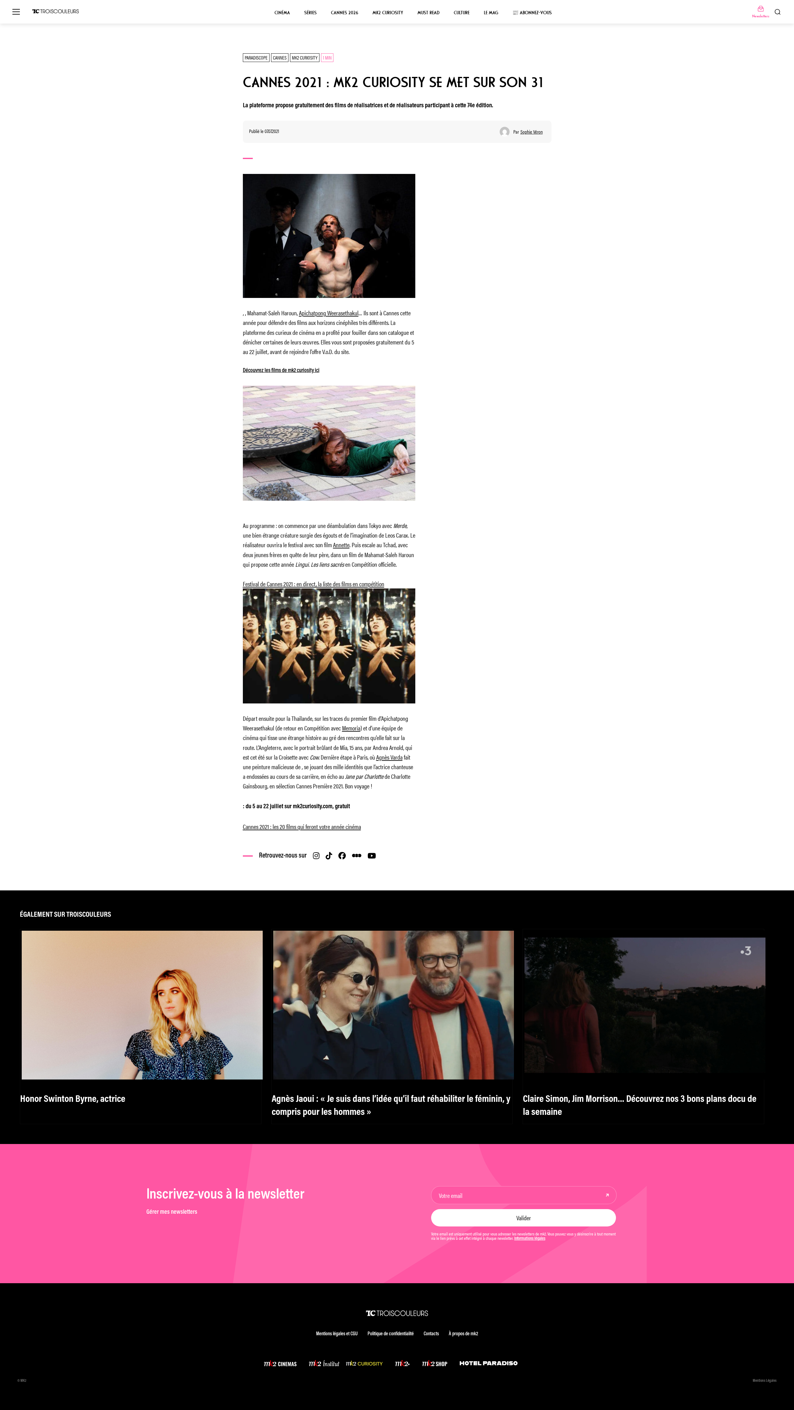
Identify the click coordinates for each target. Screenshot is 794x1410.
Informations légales (529, 1239)
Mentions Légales (765, 1381)
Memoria (351, 727)
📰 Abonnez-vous (532, 13)
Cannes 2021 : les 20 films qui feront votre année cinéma (302, 826)
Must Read (428, 13)
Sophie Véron (531, 131)
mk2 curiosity (305, 57)
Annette (341, 544)
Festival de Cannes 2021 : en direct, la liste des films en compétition (313, 583)
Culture (462, 13)
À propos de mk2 (463, 1334)
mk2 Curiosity (387, 13)
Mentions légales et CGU (337, 1334)
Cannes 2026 (344, 13)
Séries (310, 13)
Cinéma (282, 13)
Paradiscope (256, 57)
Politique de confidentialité (391, 1334)
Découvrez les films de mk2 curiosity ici (281, 371)
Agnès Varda (389, 756)
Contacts (431, 1334)
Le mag (491, 13)
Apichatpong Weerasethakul (329, 312)
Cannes (280, 57)
